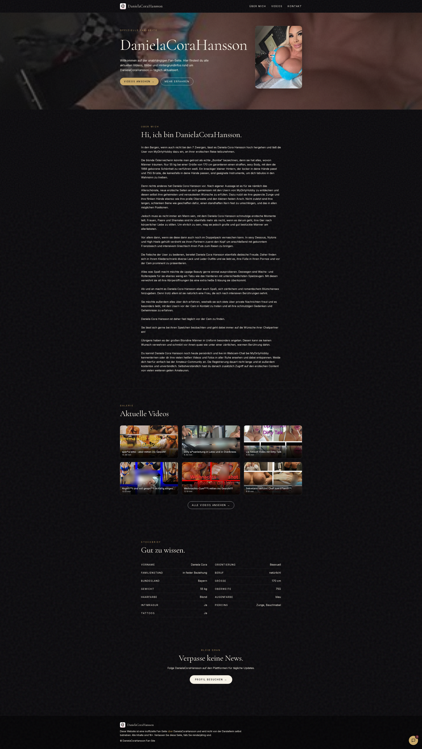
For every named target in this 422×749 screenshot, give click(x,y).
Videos (277, 6)
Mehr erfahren (177, 81)
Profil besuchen (211, 679)
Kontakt (295, 6)
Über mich (257, 6)
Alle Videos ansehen (211, 505)
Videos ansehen (139, 81)
